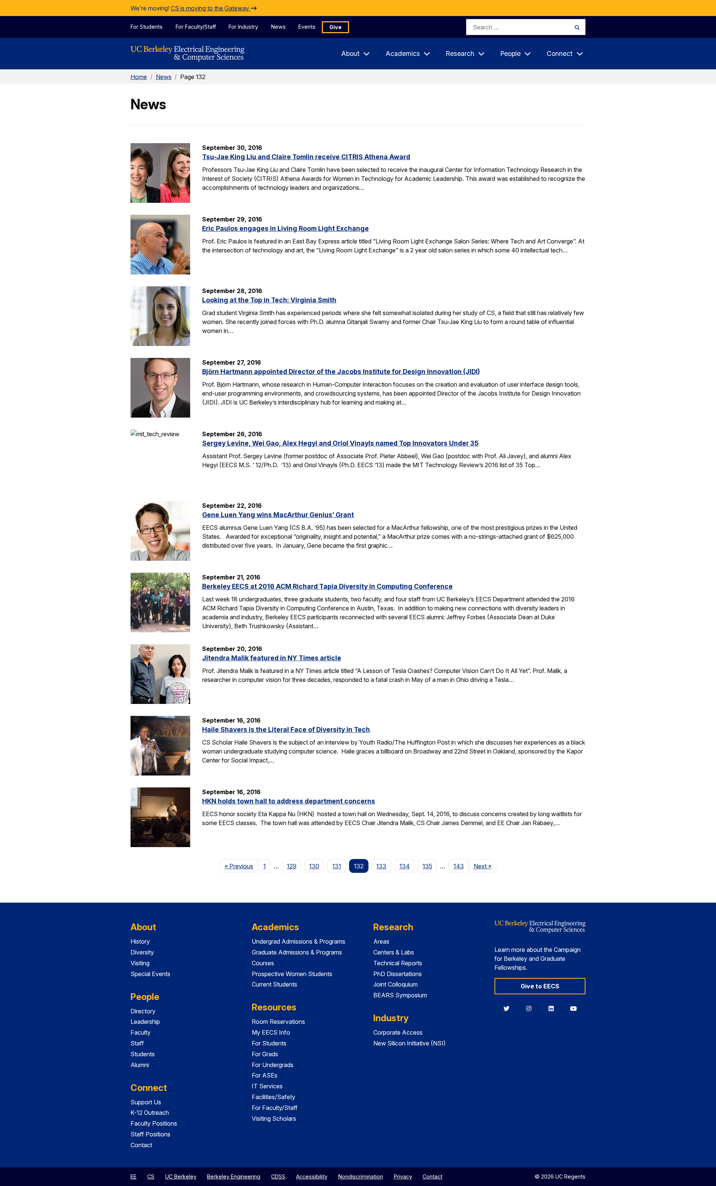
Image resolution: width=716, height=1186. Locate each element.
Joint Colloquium (395, 984)
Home (139, 77)
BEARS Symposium (400, 995)
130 (314, 866)
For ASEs (264, 1075)
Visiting (140, 963)
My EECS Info (271, 1032)
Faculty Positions (154, 1123)
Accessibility (311, 1176)
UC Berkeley (181, 1176)
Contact (141, 1145)
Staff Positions (150, 1134)
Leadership (145, 1021)
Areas (381, 941)
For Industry (243, 26)
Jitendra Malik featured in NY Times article (271, 658)
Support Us (146, 1102)
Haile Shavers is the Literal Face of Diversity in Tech (286, 729)
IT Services (267, 1086)
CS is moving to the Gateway (211, 8)
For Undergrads (272, 1065)
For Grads (265, 1054)
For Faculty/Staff (196, 26)
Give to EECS (540, 986)
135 (427, 866)
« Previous (241, 866)
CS (150, 1176)
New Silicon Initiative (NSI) (409, 1043)
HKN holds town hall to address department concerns (288, 801)
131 (336, 866)
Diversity (142, 952)
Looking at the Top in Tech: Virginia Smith (269, 300)
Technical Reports (397, 963)
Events (306, 26)
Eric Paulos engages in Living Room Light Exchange (285, 228)
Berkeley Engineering (233, 1176)
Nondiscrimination (360, 1176)
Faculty (141, 1032)
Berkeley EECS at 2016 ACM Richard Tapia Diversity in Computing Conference (327, 586)
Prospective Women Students (292, 974)
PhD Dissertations (397, 974)
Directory (143, 1011)
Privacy (403, 1176)
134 (404, 866)
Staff (137, 1043)
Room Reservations (278, 1021)
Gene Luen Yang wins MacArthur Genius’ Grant (278, 515)
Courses (263, 963)
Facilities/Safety (273, 1097)
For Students (147, 26)
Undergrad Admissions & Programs (298, 941)
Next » (485, 866)
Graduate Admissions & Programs (297, 952)
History (140, 941)
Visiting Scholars (274, 1118)
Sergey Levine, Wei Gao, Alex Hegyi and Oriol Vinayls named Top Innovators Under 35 (340, 443)
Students (143, 1054)
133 (381, 866)
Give (335, 27)
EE (133, 1176)
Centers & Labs (393, 952)
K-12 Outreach (150, 1112)
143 (458, 866)
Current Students (274, 984)
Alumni (140, 1065)
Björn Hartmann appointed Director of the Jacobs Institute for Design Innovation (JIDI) (341, 371)
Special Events (150, 974)
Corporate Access (398, 1032)
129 (291, 866)
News (278, 26)
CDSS (278, 1176)
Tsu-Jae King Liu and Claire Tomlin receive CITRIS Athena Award (306, 157)
